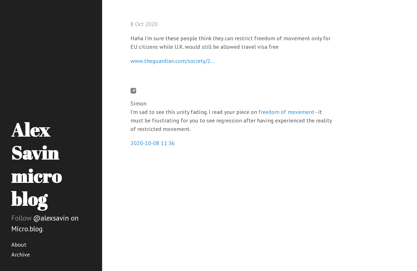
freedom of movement (286, 112)
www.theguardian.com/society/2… (172, 61)
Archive (20, 254)
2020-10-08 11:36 (152, 143)
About (18, 244)
